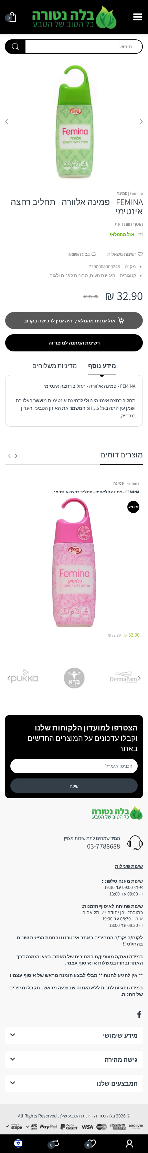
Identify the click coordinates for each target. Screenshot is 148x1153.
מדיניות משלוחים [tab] (54, 366)
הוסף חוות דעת (129, 224)
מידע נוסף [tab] (102, 366)
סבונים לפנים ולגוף (69, 275)
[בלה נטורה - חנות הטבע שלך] (74, 16)
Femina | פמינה (130, 193)
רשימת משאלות (122, 254)
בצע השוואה (78, 254)
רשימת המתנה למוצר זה (74, 343)
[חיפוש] (15, 46)
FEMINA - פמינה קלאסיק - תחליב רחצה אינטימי (96, 491)
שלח (74, 786)
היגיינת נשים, (102, 275)
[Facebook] (139, 1014)
